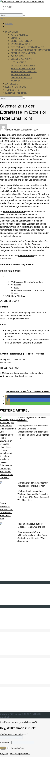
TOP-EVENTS (12, 89)
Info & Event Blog (13, 594)
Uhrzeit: (17, 284)
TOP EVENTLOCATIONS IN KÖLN (21, 650)
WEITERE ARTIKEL (16, 295)
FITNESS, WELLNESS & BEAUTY (27, 47)
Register (4, 753)
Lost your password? (20, 753)
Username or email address (13, 733)
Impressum (10, 597)
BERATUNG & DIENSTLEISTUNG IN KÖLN (26, 647)
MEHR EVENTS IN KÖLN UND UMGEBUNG (28, 391)
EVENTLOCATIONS (20, 43)
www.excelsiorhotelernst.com (19, 376)
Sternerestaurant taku (14, 211)
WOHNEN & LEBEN (15, 708)
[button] (6, 396)
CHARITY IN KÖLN (14, 644)
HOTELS (9, 679)
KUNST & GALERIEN (21, 59)
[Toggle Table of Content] (2, 276)
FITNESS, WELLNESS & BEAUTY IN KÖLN (26, 653)
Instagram (10, 624)
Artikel (9, 6)
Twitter (8, 615)
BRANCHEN (11, 31)
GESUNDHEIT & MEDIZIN (23, 53)
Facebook (10, 618)
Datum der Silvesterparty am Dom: (28, 282)
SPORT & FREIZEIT (20, 74)
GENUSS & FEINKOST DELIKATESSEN (30, 50)
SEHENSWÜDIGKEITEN (17, 699)
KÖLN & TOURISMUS (15, 86)
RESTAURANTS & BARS (23, 68)
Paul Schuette (14, 129)
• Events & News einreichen (18, 603)
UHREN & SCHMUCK (21, 77)
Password (5, 742)
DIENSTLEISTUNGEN (22, 40)
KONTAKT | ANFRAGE (16, 92)
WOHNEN (16, 80)
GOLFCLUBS (17, 56)
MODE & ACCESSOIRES (23, 65)
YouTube (9, 621)
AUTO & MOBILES (19, 34)
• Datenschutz (12, 600)
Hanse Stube (12, 184)
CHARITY (15, 37)
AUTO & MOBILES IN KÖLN (18, 641)
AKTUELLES (11, 83)
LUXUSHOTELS (18, 62)
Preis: (16, 287)
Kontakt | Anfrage (13, 591)
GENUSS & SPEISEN (16, 667)
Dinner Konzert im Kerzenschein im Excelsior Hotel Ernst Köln (32, 484)
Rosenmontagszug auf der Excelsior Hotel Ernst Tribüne (31, 525)
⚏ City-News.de (13, 627)
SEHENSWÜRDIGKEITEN (24, 71)
